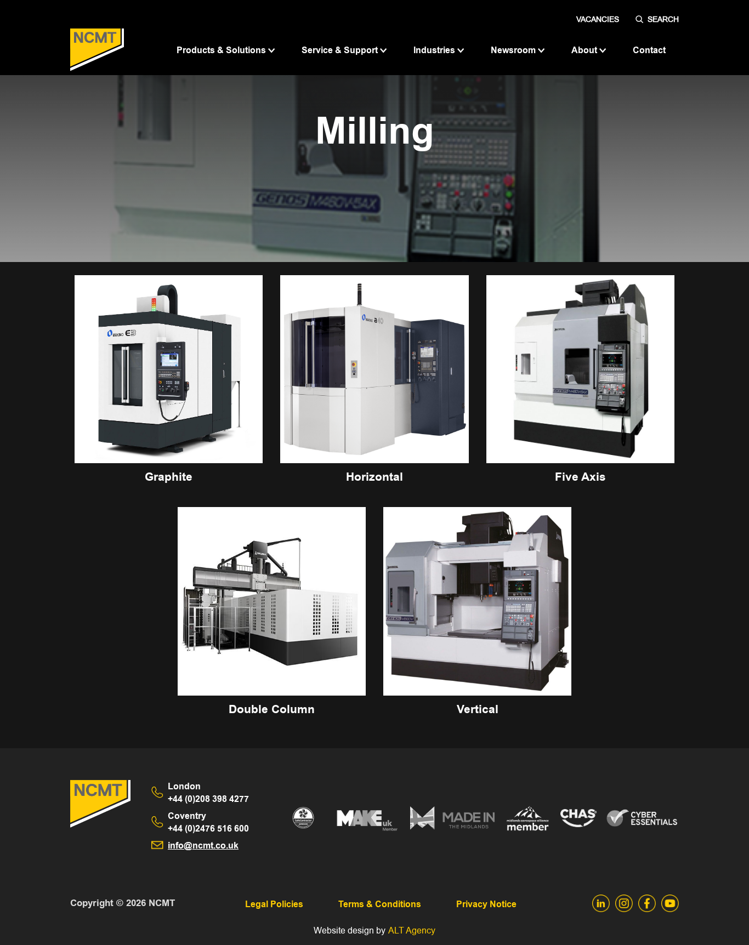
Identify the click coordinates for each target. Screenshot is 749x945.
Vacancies (597, 19)
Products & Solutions (222, 50)
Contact (649, 50)
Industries (435, 50)
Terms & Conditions (379, 904)
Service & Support (341, 50)
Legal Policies (274, 904)
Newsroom (514, 50)
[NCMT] (97, 50)
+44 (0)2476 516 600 (208, 822)
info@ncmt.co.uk (203, 845)
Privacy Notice (486, 904)
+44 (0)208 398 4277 (208, 792)
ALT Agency (411, 930)
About (585, 50)
